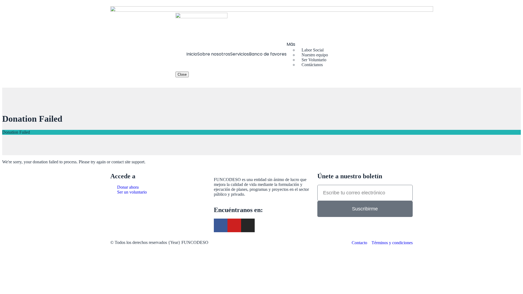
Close (182, 74)
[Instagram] (248, 225)
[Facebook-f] (220, 225)
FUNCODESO (194, 242)
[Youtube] (234, 225)
